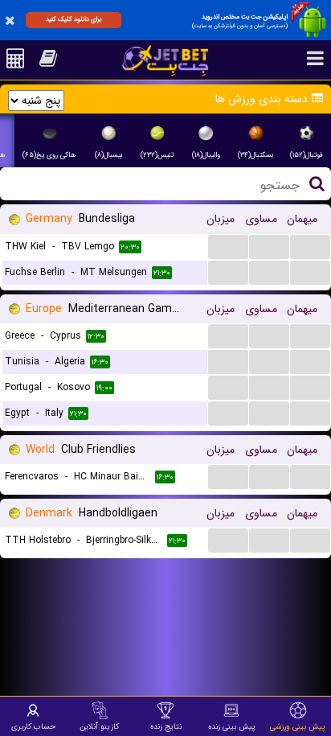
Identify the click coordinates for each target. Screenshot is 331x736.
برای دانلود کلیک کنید (73, 19)
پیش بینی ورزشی (297, 726)
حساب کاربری (33, 726)
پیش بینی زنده (231, 726)
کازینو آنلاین (99, 726)
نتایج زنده (166, 726)
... (228, 245)
